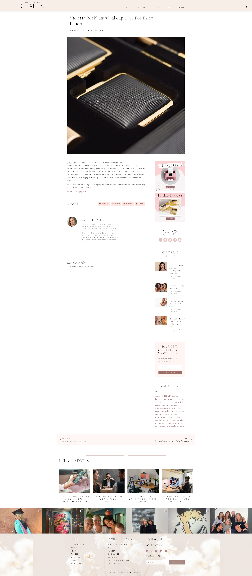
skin (166, 423)
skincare (171, 423)
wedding (181, 426)
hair (161, 411)
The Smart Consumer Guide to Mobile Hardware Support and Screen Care (74, 499)
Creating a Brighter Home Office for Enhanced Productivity (177, 499)
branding (175, 396)
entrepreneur (159, 408)
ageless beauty (159, 396)
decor (157, 405)
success (172, 426)
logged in (78, 267)
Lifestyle (167, 414)
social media (165, 426)
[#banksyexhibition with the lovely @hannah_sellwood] (189, 529)
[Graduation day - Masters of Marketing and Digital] (21, 529)
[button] (246, 7)
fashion (178, 408)
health (164, 411)
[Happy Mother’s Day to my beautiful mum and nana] (105, 529)
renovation (159, 423)
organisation (178, 417)
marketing (166, 417)
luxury (175, 414)
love (172, 414)
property (167, 420)
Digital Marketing (135, 7)
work (163, 428)
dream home (171, 405)
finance (157, 412)
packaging (158, 420)
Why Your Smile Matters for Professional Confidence (109, 499)
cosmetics (178, 402)
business (160, 399)
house (175, 412)
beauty (167, 395)
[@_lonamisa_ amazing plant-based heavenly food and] (63, 529)
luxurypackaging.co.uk (78, 191)
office (172, 417)
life (162, 414)
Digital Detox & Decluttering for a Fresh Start (143, 499)
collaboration (181, 399)
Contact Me (155, 539)
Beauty (180, 7)
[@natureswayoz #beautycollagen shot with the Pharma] (231, 529)
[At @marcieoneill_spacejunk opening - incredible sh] (147, 529)
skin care (177, 423)
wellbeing (157, 429)
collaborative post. (168, 403)
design (163, 405)
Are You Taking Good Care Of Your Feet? (176, 303)
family (173, 408)
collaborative (158, 402)
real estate (177, 420)
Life (168, 7)
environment (167, 408)
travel (176, 426)
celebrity (175, 399)
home (170, 411)
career (170, 399)
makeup (158, 417)
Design (156, 7)
